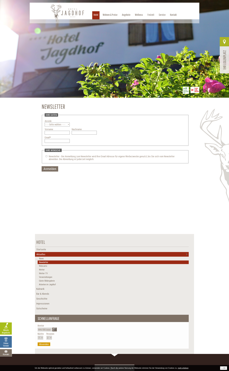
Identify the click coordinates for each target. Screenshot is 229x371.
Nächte (41, 333)
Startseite (41, 249)
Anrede (48, 121)
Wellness (143, 14)
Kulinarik (40, 288)
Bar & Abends (42, 293)
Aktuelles (40, 254)
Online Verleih (6, 344)
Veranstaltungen (45, 277)
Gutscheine (41, 308)
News (41, 258)
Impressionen (42, 303)
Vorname (49, 129)
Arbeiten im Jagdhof (47, 284)
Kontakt (174, 14)
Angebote (131, 14)
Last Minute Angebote (6, 330)
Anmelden (49, 169)
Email (48, 137)
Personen (50, 333)
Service (163, 14)
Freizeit (153, 14)
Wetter (42, 269)
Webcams (43, 266)
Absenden (44, 344)
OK (224, 368)
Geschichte (41, 298)
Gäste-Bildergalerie (47, 281)
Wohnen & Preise (116, 14)
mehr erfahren (183, 368)
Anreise (41, 325)
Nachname (77, 129)
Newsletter (43, 262)
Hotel (102, 14)
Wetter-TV (43, 273)
